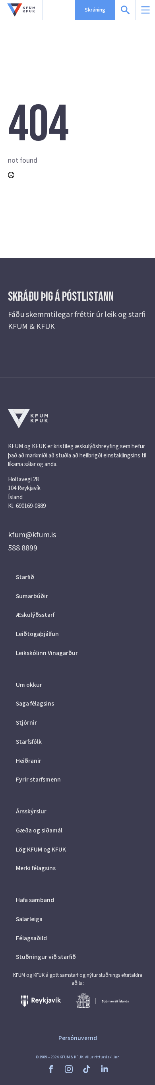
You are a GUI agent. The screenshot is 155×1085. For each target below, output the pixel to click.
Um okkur (29, 685)
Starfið (25, 577)
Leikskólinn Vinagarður (47, 653)
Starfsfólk (29, 741)
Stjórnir (26, 722)
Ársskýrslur (31, 811)
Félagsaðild (31, 938)
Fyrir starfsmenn (38, 779)
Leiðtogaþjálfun (37, 634)
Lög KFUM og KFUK (41, 849)
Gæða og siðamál (39, 830)
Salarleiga (29, 919)
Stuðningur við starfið (46, 957)
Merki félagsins (36, 868)
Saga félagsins (35, 703)
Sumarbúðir (32, 596)
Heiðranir (28, 760)
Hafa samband (35, 900)
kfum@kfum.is (32, 535)
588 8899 (22, 548)
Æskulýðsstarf (35, 615)
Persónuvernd (77, 1038)
